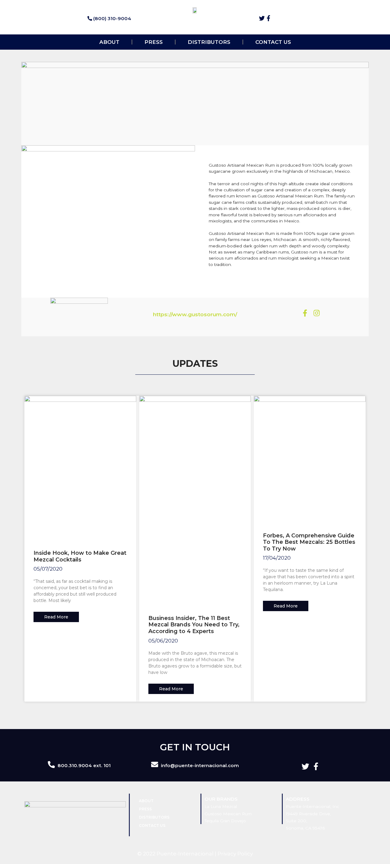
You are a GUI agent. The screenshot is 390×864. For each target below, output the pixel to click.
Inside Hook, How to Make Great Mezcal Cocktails (80, 556)
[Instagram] (316, 313)
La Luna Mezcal (220, 806)
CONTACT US (273, 42)
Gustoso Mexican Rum (228, 813)
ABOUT (109, 42)
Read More (56, 617)
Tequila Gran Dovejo (225, 820)
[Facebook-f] (268, 18)
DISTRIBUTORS (209, 42)
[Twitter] (262, 18)
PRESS (153, 42)
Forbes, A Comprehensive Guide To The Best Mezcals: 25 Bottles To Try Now (309, 542)
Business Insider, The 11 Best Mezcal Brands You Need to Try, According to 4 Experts (193, 625)
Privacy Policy (235, 854)
